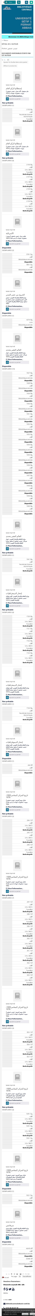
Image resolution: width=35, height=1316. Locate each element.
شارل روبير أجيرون (21, 800)
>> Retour (5, 40)
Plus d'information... (15, 96)
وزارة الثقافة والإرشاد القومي (18, 297)
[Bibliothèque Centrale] (7, 8)
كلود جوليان (9, 596)
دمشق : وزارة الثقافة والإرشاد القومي (17, 301)
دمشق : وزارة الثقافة (12, 1230)
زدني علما (13, 238)
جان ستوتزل (25, 146)
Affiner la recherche (10, 66)
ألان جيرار (18, 91)
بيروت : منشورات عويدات (17, 93)
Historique (18, 2)
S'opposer (25, 1314)
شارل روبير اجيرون (21, 1012)
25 (20, 1276)
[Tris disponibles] (8, 60)
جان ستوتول (25, 91)
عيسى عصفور (11, 91)
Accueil (6, 1277)
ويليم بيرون (9, 1228)
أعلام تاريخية (13, 1232)
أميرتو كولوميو (19, 299)
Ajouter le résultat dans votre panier (15, 62)
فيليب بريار (23, 236)
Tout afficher (27, 1276)
